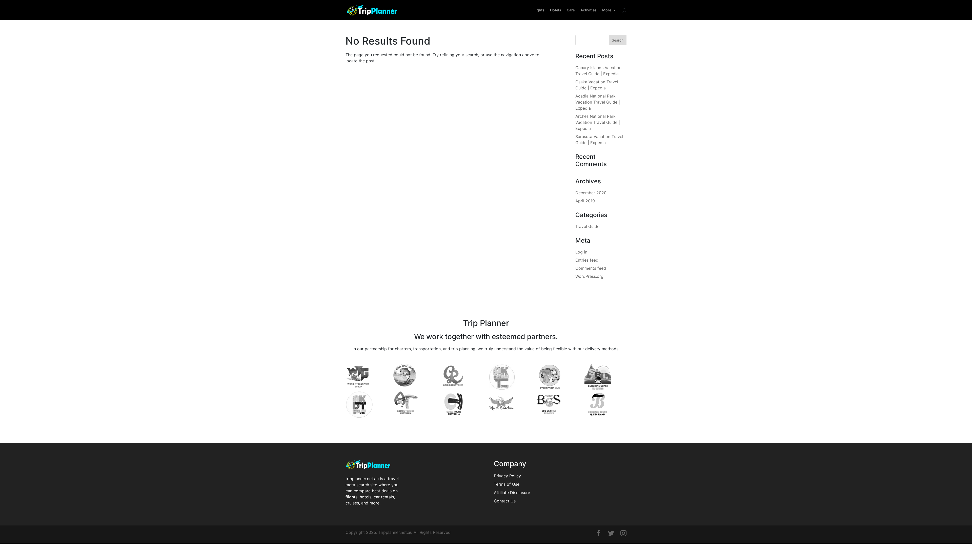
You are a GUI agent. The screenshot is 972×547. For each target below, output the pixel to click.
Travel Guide (587, 226)
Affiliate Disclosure (512, 492)
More (606, 10)
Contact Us (505, 500)
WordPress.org (589, 276)
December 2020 (590, 192)
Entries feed (586, 260)
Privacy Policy (507, 475)
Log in (581, 252)
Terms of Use (506, 484)
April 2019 (585, 200)
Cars (571, 10)
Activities (588, 10)
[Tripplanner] (599, 533)
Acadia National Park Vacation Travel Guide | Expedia (597, 102)
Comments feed (590, 268)
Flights (538, 10)
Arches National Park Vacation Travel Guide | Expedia (597, 122)
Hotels (555, 10)
